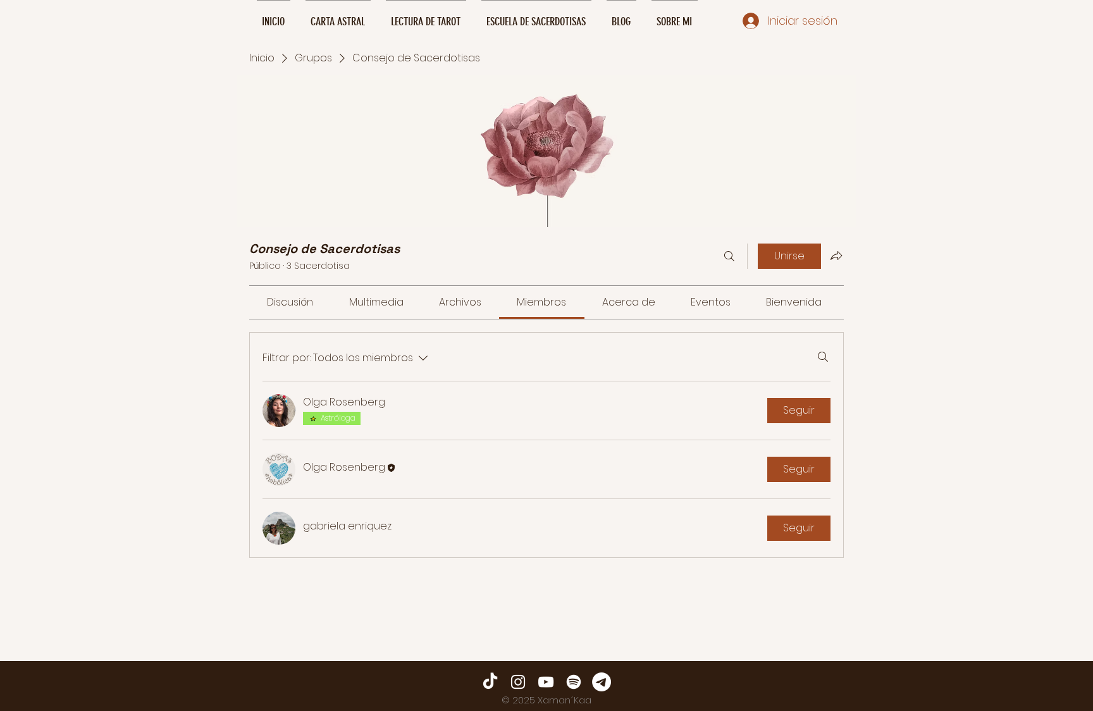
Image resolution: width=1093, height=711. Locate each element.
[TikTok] (490, 681)
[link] (290, 302)
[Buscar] (729, 256)
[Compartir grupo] (836, 255)
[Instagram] (518, 681)
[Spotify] (573, 681)
